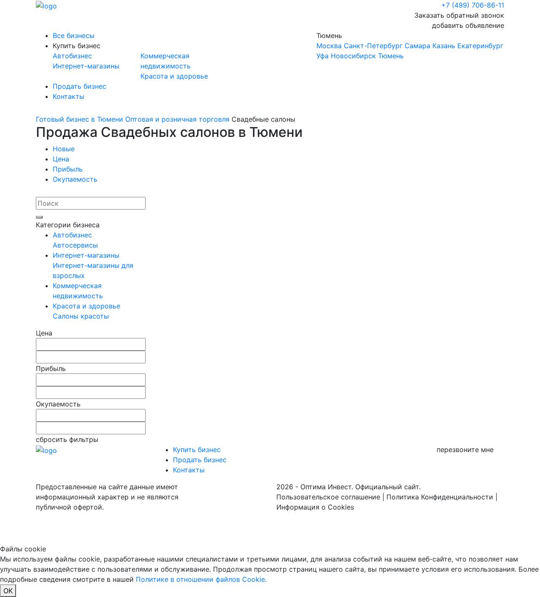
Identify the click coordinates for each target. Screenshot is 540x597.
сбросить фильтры (67, 439)
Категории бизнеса (68, 225)
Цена (61, 159)
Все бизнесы (73, 35)
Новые (64, 148)
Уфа (322, 56)
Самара (417, 45)
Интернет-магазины (86, 66)
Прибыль (68, 169)
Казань (443, 45)
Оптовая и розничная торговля (177, 119)
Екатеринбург (480, 45)
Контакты (68, 96)
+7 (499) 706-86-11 (472, 5)
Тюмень (409, 45)
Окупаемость (75, 179)
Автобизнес (72, 56)
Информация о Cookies (315, 507)
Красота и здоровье (174, 76)
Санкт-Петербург (373, 45)
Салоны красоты (81, 316)
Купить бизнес (76, 45)
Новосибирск (353, 56)
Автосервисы (75, 245)
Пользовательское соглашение (328, 497)
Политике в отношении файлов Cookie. (201, 579)
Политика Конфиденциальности (439, 497)
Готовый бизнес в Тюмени (79, 119)
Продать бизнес (79, 86)
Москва (329, 45)
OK (8, 590)
